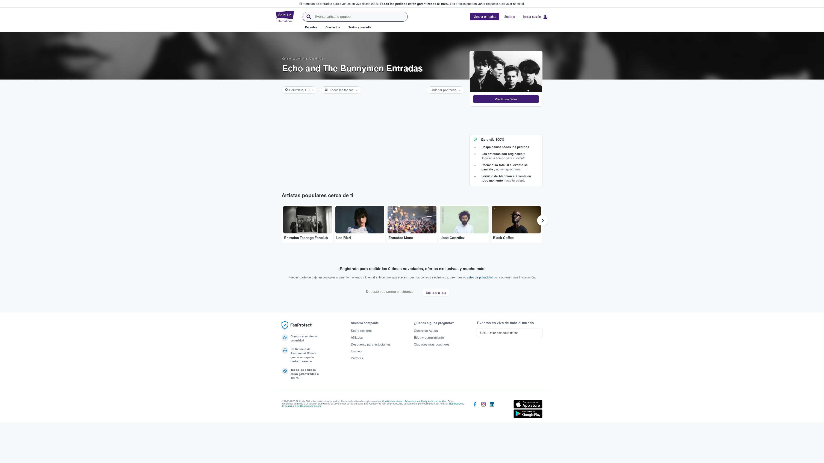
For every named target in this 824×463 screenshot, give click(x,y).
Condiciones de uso (392, 401)
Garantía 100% (492, 139)
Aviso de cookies (437, 401)
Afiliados (357, 337)
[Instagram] (483, 410)
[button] (506, 99)
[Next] (542, 220)
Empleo (356, 351)
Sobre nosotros (362, 330)
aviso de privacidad (480, 277)
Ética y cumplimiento (429, 337)
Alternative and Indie (311, 58)
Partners (357, 358)
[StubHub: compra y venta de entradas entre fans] (285, 16)
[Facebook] (474, 410)
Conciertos (288, 58)
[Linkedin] (492, 410)
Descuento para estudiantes (371, 344)
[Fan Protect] (297, 325)
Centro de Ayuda (426, 330)
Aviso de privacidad (415, 401)
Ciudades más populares (432, 344)
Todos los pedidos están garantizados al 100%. (414, 4)
